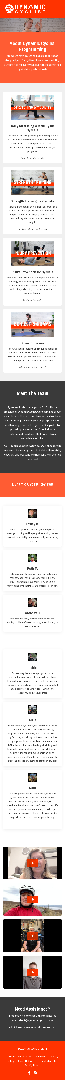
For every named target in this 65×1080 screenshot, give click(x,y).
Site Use (41, 1056)
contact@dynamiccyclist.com (34, 1020)
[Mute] (49, 29)
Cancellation (25, 1061)
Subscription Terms (20, 1056)
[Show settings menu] (56, 29)
